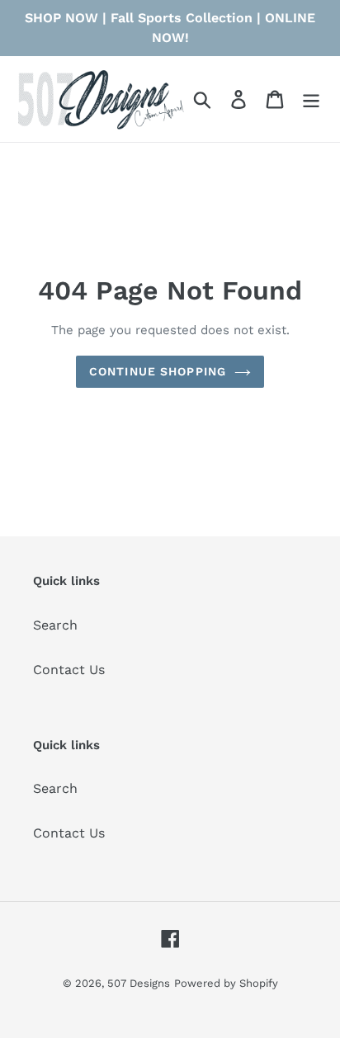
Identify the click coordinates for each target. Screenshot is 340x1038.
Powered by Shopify (226, 983)
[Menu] (311, 99)
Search (55, 625)
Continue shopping (157, 371)
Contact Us (69, 669)
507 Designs (138, 983)
